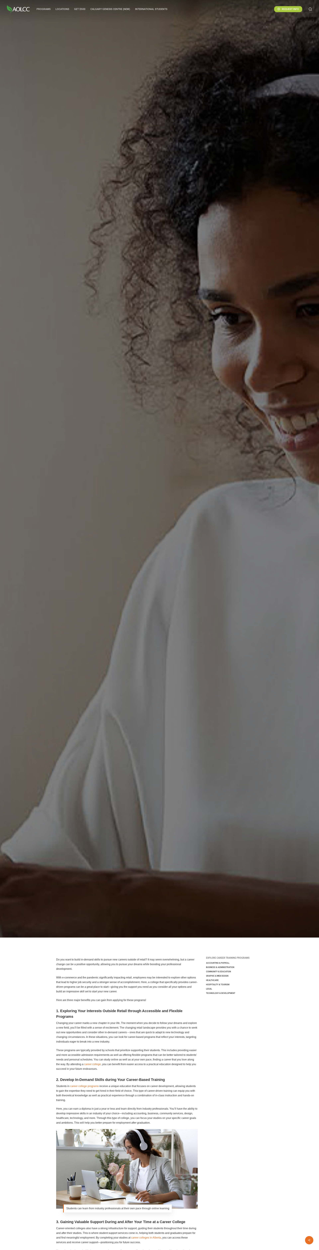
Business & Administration (220, 967)
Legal (209, 989)
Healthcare (212, 980)
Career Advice (159, 488)
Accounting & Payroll (217, 963)
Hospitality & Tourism (217, 984)
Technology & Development (220, 993)
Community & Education (218, 971)
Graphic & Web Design (217, 976)
